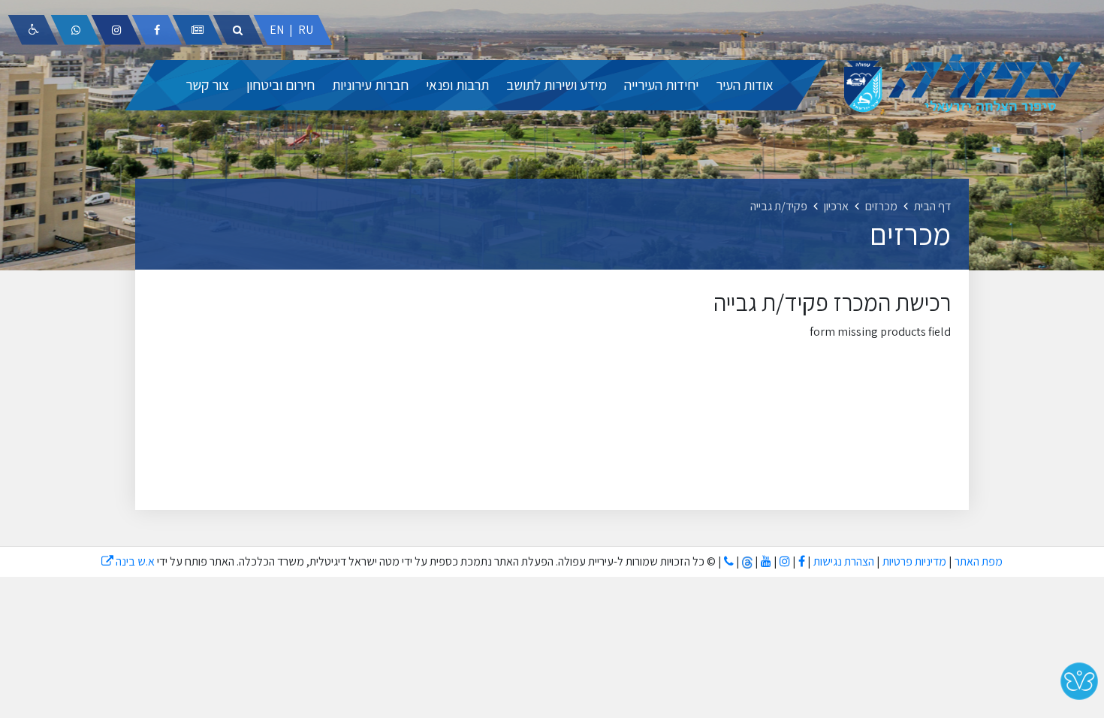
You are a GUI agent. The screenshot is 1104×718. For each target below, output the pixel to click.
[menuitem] (744, 85)
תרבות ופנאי (457, 85)
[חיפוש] (238, 30)
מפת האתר (979, 561)
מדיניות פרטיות (913, 561)
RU (305, 30)
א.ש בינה (128, 561)
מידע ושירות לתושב (556, 85)
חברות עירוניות (370, 85)
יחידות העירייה (661, 85)
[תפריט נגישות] (33, 30)
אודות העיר (745, 85)
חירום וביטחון (280, 85)
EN (277, 30)
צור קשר (207, 85)
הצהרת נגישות (843, 561)
